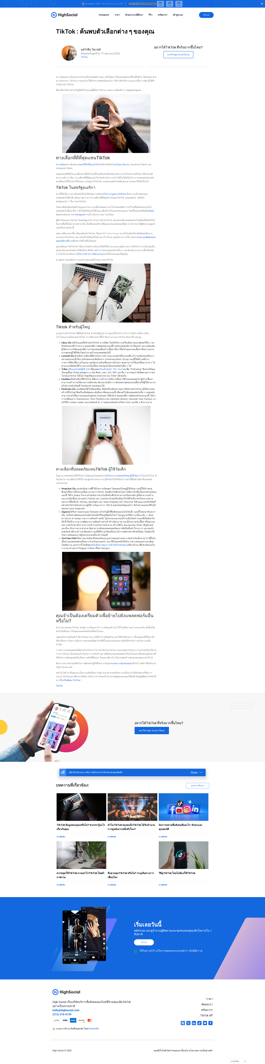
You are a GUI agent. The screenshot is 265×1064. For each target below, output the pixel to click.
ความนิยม (61, 164)
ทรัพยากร (162, 15)
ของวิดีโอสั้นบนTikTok (90, 164)
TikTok (84, 57)
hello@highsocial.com (65, 1010)
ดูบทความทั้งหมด (197, 786)
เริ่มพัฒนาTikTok (72, 680)
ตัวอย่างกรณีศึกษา (134, 15)
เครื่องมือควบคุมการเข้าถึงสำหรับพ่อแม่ (109, 544)
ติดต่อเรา (207, 1004)
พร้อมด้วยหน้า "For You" (110, 369)
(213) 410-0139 (61, 1014)
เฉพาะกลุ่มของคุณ (122, 663)
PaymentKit (93, 1028)
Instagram (104, 15)
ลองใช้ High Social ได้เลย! (178, 55)
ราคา (117, 15)
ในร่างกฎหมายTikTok (115, 194)
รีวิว (150, 15)
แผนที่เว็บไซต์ (159, 1050)
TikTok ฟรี (206, 1015)
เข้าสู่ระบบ (178, 15)
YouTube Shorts (120, 164)
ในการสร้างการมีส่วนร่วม (90, 254)
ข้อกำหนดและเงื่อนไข (177, 1050)
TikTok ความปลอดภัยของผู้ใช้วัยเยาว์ (123, 475)
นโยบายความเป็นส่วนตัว (201, 1050)
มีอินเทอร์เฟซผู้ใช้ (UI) (79, 369)
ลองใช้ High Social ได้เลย (152, 730)
